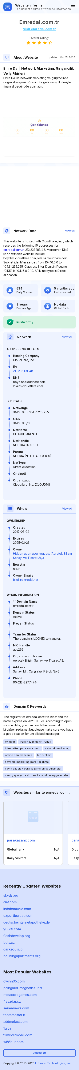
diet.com (10, 902)
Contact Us (39, 1052)
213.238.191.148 (23, 371)
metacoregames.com (20, 995)
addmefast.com (15, 1021)
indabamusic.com (17, 909)
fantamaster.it (14, 1015)
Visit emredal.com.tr (39, 29)
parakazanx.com (21, 840)
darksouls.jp (13, 949)
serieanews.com (16, 1008)
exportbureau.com (18, 915)
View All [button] (70, 231)
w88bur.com (13, 1042)
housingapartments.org (21, 956)
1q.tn (7, 1028)
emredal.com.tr (13, 249)
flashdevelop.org (16, 936)
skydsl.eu (10, 895)
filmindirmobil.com (17, 1035)
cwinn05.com (14, 981)
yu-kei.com (12, 929)
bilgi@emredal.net (25, 579)
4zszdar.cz (12, 1001)
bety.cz (9, 942)
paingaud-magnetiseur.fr (22, 988)
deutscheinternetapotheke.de (26, 922)
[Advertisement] (39, 101)
